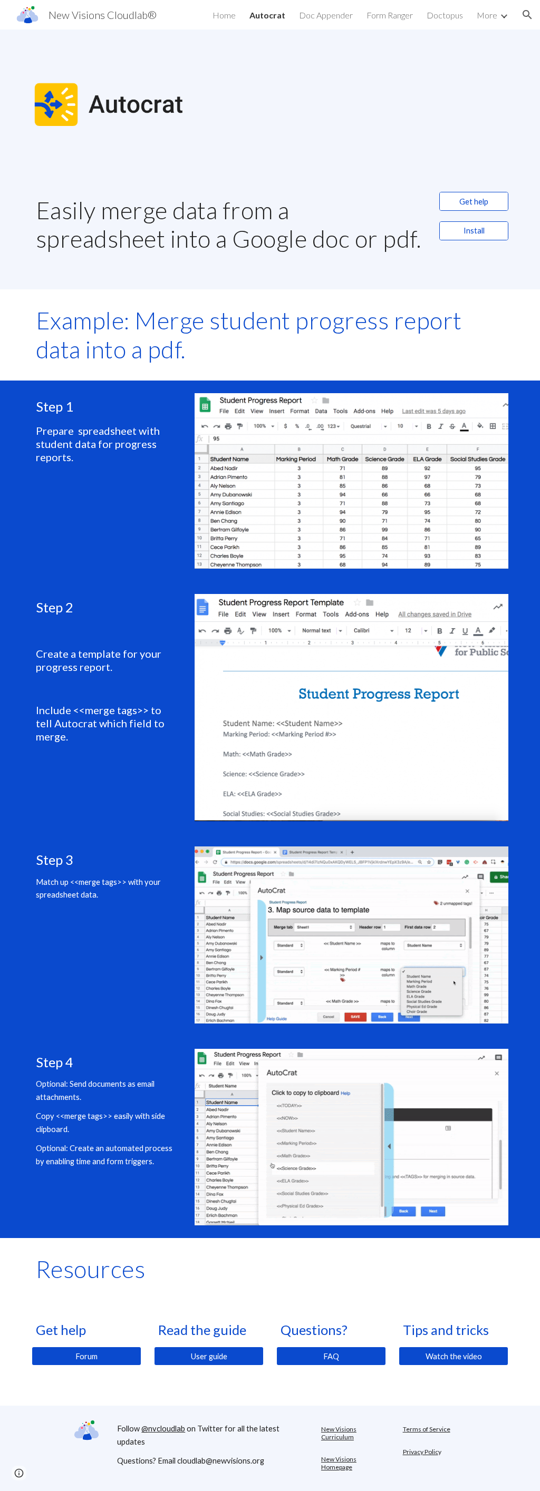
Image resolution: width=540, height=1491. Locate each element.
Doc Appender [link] (326, 15)
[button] (527, 14)
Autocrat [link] (267, 15)
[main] (229, 234)
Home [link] (224, 15)
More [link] (487, 15)
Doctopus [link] (445, 15)
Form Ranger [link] (390, 15)
